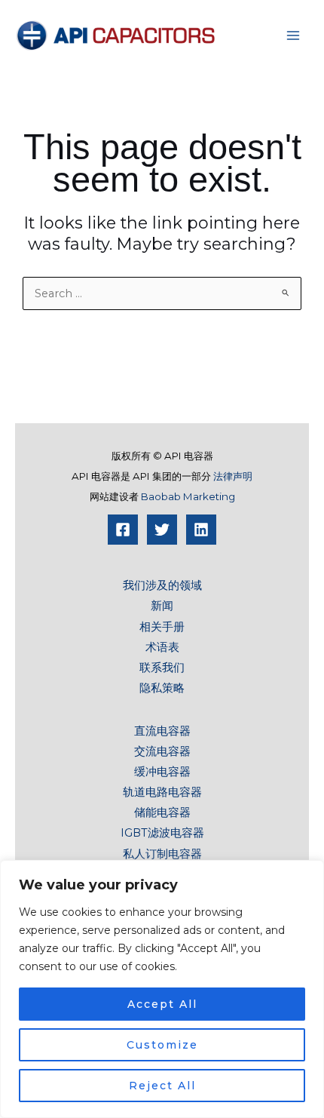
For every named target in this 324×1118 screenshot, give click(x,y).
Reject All (162, 1085)
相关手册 (162, 627)
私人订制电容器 (162, 854)
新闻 (162, 606)
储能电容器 (162, 812)
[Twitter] (162, 529)
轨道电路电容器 (162, 792)
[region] (162, 989)
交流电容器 (162, 751)
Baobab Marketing (188, 496)
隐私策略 (162, 688)
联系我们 (162, 667)
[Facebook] (123, 529)
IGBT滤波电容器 (162, 833)
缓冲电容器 (162, 772)
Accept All (162, 1004)
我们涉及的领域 (162, 585)
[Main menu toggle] (293, 35)
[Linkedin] (201, 529)
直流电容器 (162, 731)
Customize (162, 1045)
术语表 (162, 647)
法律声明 (232, 476)
